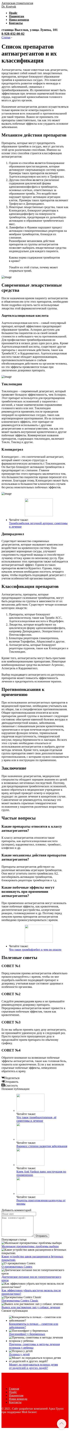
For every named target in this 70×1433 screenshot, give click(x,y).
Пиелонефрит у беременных (27, 1334)
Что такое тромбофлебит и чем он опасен (35, 949)
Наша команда (19, 19)
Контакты (16, 23)
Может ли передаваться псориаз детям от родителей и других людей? (33, 1366)
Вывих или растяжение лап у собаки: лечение (30, 1307)
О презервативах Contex (16, 1266)
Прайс (13, 12)
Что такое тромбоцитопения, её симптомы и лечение (36, 1119)
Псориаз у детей (19, 1354)
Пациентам (16, 16)
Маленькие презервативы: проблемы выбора (30, 1246)
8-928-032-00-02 (12, 34)
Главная (14, 1388)
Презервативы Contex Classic (19, 1300)
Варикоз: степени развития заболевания (41, 1146)
